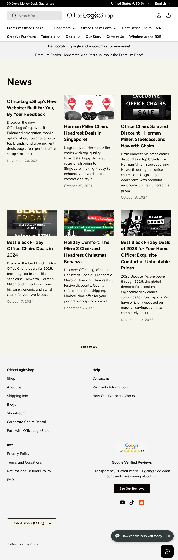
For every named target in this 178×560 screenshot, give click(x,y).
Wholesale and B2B (145, 36)
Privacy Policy (18, 453)
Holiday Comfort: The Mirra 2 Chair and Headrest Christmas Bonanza (86, 251)
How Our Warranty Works (113, 396)
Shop (11, 378)
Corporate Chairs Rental (26, 422)
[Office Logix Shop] (90, 15)
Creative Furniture (21, 36)
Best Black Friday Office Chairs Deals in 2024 (30, 248)
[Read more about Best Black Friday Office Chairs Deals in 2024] (32, 222)
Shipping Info (17, 396)
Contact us (101, 378)
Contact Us (115, 36)
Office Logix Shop (27, 544)
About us (14, 387)
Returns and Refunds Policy (29, 471)
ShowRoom (16, 413)
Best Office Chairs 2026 (141, 28)
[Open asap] (167, 551)
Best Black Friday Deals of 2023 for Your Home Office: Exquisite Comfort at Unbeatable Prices (145, 255)
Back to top (89, 347)
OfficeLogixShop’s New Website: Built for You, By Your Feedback (32, 108)
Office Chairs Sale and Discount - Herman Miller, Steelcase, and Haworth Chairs (144, 136)
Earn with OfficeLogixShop (28, 430)
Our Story (93, 36)
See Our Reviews (131, 488)
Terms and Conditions (24, 462)
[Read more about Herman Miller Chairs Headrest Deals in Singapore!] (89, 107)
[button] (168, 15)
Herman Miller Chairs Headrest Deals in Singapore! (86, 133)
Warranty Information (110, 387)
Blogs (11, 404)
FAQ (10, 479)
